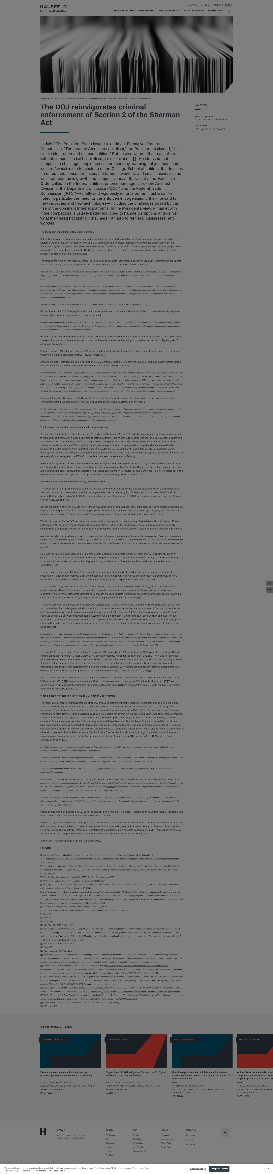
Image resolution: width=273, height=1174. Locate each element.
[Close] (268, 1169)
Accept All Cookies (219, 1169)
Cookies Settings (198, 1169)
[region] (136, 1169)
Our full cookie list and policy (52, 1171)
